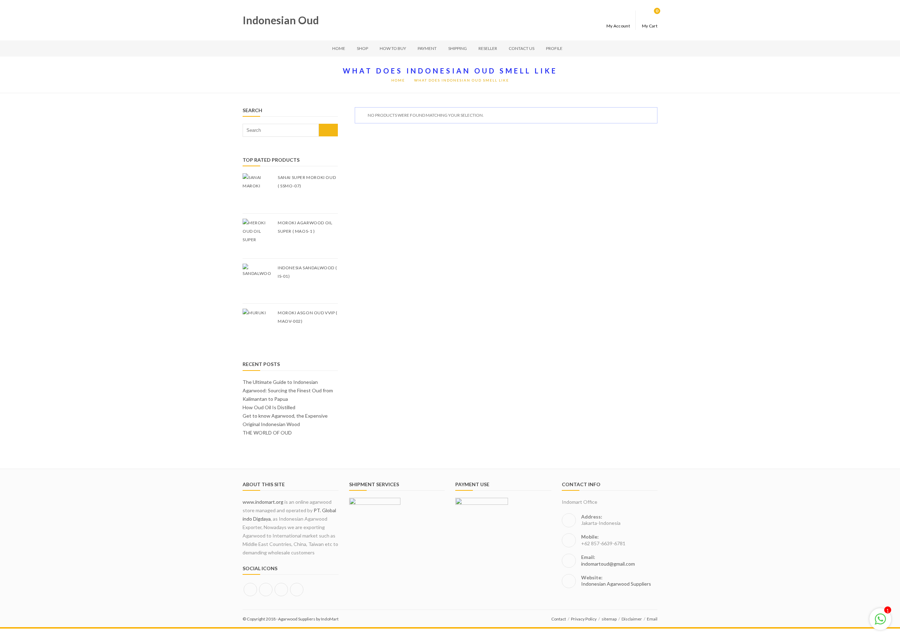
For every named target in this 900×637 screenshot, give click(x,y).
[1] (880, 623)
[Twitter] (281, 589)
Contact (558, 619)
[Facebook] (250, 589)
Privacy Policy (584, 619)
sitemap (609, 619)
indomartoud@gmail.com (608, 564)
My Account (618, 25)
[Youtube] (296, 589)
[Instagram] (265, 589)
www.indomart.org (263, 502)
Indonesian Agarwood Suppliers (616, 584)
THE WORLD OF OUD (267, 433)
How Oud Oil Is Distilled (269, 407)
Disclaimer (632, 619)
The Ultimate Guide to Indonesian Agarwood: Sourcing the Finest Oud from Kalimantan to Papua (288, 390)
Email (652, 619)
